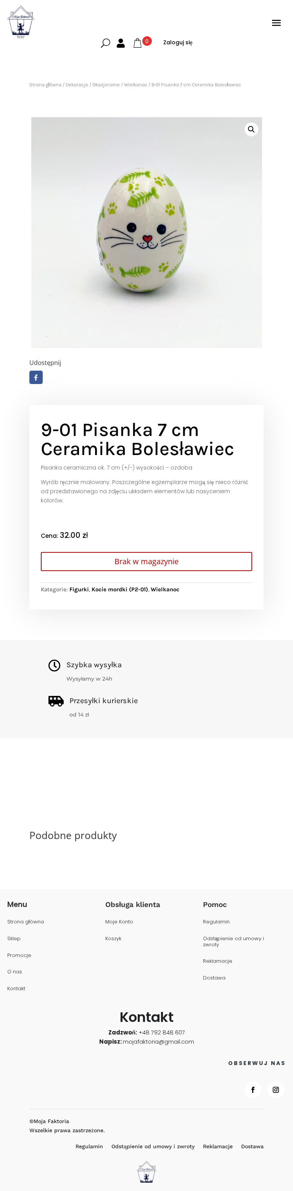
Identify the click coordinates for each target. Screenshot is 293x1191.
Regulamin (216, 922)
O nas (14, 972)
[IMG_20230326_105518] (146, 232)
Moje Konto (119, 922)
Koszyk (113, 939)
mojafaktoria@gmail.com (158, 1042)
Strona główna (45, 84)
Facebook (36, 377)
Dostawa (214, 978)
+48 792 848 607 (161, 1032)
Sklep (14, 939)
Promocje (19, 955)
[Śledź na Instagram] (275, 1089)
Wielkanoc (135, 84)
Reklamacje (217, 961)
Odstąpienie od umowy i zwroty (233, 942)
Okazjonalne (106, 84)
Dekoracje (77, 84)
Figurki (79, 589)
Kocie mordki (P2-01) (120, 589)
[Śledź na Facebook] (253, 1089)
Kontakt (16, 989)
